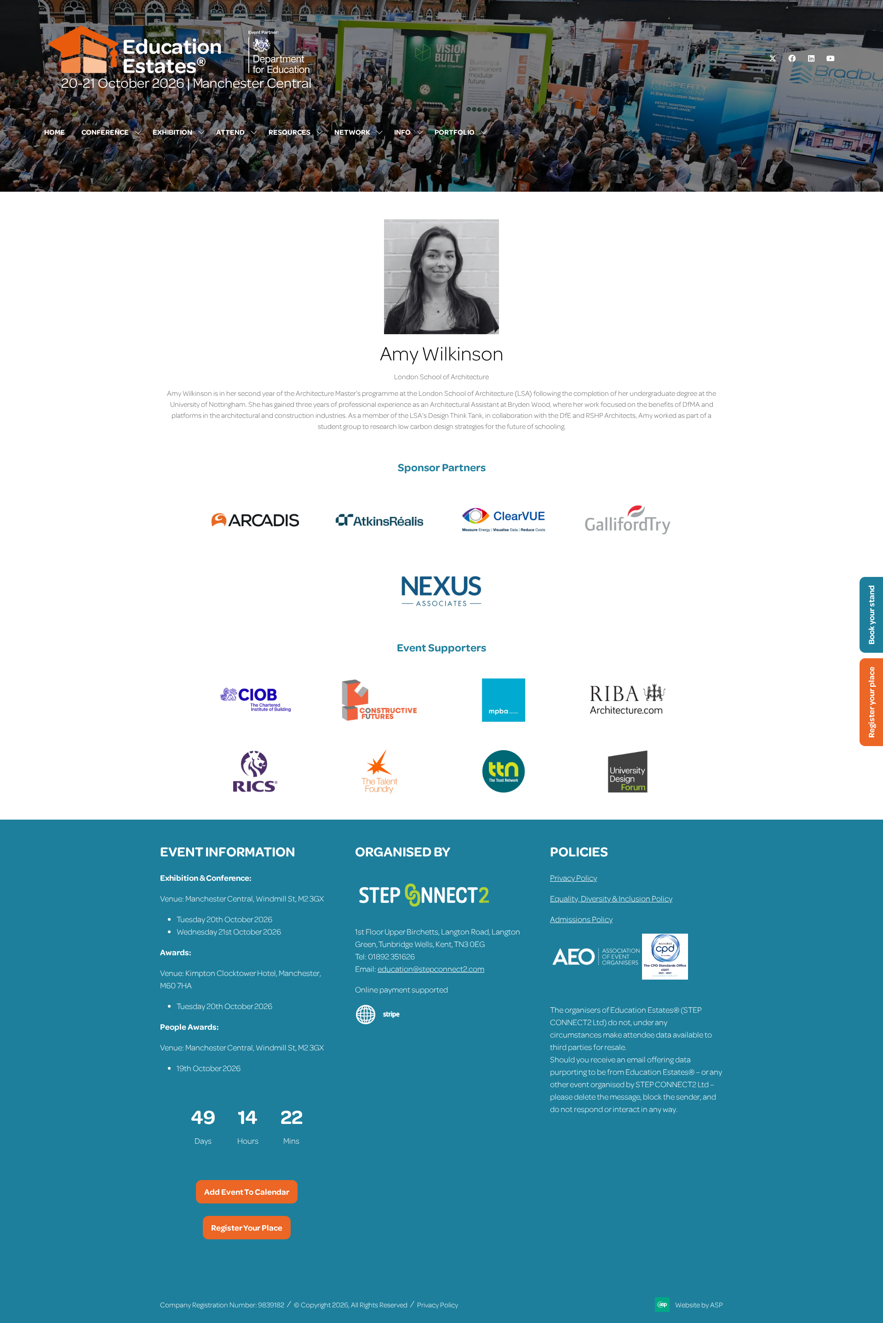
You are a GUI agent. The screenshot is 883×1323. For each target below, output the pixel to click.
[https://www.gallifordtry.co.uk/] (628, 540)
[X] (772, 58)
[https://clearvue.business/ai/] (504, 540)
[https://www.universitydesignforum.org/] (628, 791)
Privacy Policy (573, 877)
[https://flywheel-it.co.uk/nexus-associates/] (441, 611)
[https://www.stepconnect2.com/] (424, 911)
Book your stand (871, 614)
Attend (230, 132)
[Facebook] (792, 58)
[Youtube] (830, 58)
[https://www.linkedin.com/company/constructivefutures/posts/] (379, 720)
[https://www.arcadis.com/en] (255, 540)
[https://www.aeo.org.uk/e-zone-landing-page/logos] (596, 976)
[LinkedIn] (811, 58)
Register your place (871, 702)
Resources (289, 132)
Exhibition (172, 132)
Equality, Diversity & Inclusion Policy (611, 898)
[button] (247, 1191)
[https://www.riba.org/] (628, 720)
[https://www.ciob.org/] (255, 720)
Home (54, 132)
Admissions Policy (581, 919)
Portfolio (455, 132)
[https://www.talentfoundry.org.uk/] (379, 791)
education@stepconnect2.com (431, 969)
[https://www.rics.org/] (255, 791)
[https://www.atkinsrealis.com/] (379, 540)
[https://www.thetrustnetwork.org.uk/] (504, 791)
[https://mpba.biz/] (504, 720)
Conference (105, 132)
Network (352, 132)
